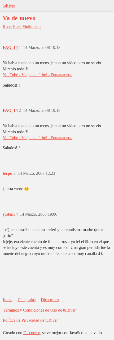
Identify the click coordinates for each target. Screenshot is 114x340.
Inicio (7, 300)
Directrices (50, 300)
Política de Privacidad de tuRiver (30, 320)
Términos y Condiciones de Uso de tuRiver (39, 310)
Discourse (31, 332)
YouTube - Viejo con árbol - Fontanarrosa (37, 75)
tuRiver (9, 5)
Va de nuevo (19, 18)
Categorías (27, 300)
